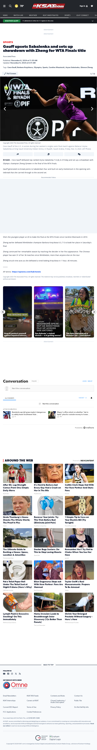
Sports (68, 15)
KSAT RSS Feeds (33, 696)
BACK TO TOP (48, 665)
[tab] (9, 398)
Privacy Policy (56, 707)
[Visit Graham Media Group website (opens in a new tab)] (41, 738)
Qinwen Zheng (87, 67)
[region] (48, 404)
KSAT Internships (9, 701)
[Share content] (18, 154)
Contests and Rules (58, 696)
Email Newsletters (9, 696)
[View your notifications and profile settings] (91, 397)
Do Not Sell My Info (81, 707)
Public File (78, 701)
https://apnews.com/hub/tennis (26, 272)
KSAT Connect (83, 15)
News (5, 15)
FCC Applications (9, 712)
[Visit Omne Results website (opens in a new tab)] (48, 685)
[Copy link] (48, 154)
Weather (33, 15)
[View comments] (79, 154)
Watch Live (18, 15)
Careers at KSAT (33, 701)
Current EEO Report (10, 707)
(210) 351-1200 (34, 718)
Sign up (90, 381)
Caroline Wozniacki (57, 67)
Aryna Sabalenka (73, 67)
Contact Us (78, 696)
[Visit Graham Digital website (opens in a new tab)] (56, 738)
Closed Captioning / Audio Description (58, 701)
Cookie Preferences (34, 712)
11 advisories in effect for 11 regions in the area (37, 21)
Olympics (38, 67)
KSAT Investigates (50, 15)
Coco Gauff (11, 67)
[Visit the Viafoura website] (88, 428)
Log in (84, 381)
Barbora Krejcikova (25, 67)
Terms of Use (31, 707)
